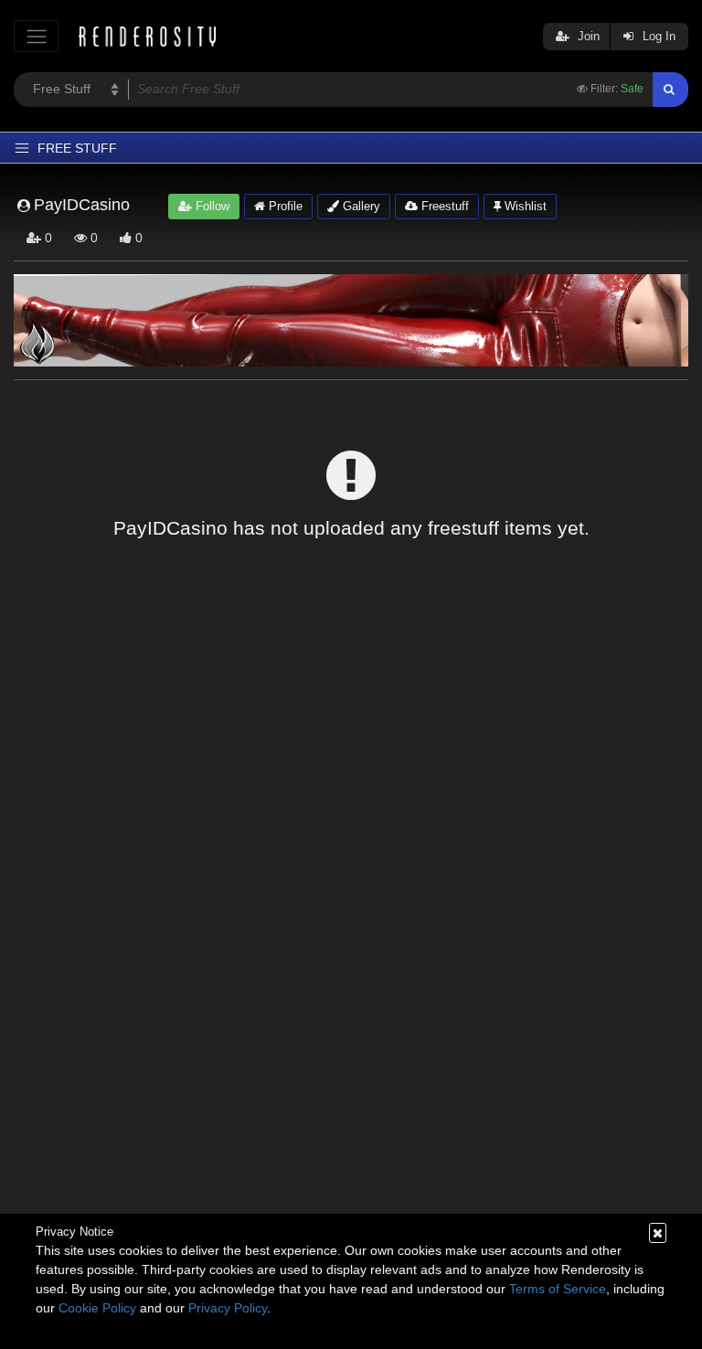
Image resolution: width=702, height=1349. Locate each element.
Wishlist (524, 206)
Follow (210, 206)
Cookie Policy (97, 1308)
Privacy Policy (227, 1308)
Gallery (359, 206)
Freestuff (443, 206)
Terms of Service (557, 1288)
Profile (284, 206)
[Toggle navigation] (36, 36)
